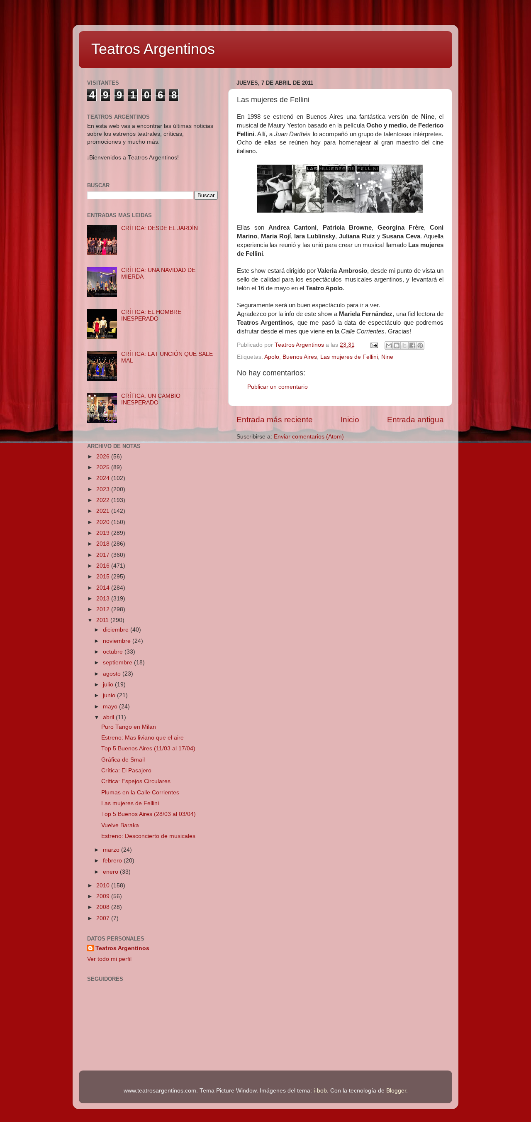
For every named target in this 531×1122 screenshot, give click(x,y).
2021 (103, 511)
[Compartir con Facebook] (412, 345)
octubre (113, 652)
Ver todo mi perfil (109, 959)
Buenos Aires (300, 357)
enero (111, 872)
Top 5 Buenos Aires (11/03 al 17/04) (148, 748)
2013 (103, 598)
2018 (103, 544)
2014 (103, 588)
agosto (112, 674)
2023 (103, 489)
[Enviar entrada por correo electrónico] (374, 345)
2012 (103, 609)
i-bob (320, 1091)
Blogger (396, 1091)
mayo (111, 706)
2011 (103, 620)
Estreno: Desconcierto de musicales (148, 836)
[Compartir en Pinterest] (420, 345)
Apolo (271, 357)
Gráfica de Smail (123, 760)
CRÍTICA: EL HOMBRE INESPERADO (151, 315)
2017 (103, 555)
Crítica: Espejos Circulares (136, 781)
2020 (103, 522)
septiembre (118, 662)
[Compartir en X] (404, 345)
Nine (387, 357)
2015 (103, 576)
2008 (103, 907)
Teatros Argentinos (153, 48)
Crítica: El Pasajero (126, 770)
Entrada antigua (415, 419)
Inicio (350, 419)
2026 (103, 456)
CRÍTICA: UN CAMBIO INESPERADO (150, 399)
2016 (103, 566)
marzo (112, 850)
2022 (103, 500)
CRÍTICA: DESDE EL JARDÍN (159, 228)
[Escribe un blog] (396, 345)
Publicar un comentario (277, 387)
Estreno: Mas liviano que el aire (142, 738)
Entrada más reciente (274, 419)
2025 (103, 467)
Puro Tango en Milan (128, 727)
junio (110, 695)
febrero (113, 860)
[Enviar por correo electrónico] (389, 345)
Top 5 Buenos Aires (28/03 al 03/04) (148, 814)
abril (109, 717)
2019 (103, 533)
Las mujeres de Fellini (349, 357)
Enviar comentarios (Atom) (309, 437)
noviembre (117, 641)
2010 (103, 885)
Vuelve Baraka (120, 825)
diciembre (116, 630)
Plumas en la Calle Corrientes (140, 792)
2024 (103, 478)
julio (109, 684)
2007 (103, 918)
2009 (103, 896)
